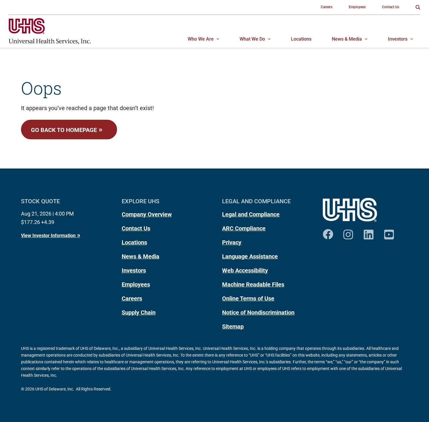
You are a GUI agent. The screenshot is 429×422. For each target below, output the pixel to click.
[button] (418, 7)
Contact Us (136, 228)
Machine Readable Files (253, 284)
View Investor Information (48, 235)
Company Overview (147, 214)
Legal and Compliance (251, 214)
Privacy (231, 242)
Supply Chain (139, 312)
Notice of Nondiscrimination (258, 312)
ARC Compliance (244, 228)
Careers (132, 298)
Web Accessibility (245, 270)
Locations (134, 242)
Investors (134, 270)
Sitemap (233, 326)
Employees (136, 284)
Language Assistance (250, 256)
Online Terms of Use (248, 298)
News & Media (140, 256)
